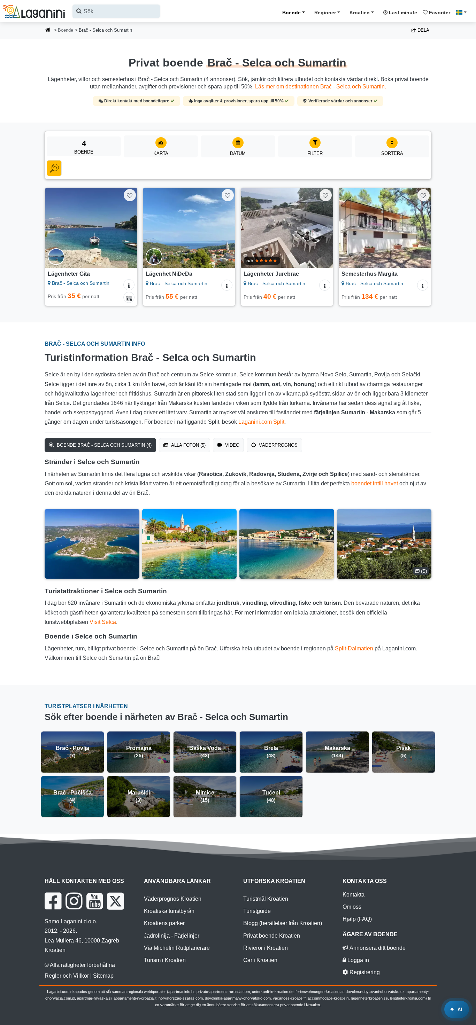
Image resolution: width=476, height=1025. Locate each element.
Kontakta (353, 895)
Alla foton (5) (188, 445)
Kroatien (360, 12)
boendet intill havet (374, 483)
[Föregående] (55, 228)
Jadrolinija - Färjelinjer (171, 936)
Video (231, 445)
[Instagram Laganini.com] (74, 901)
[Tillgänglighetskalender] (129, 297)
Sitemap (103, 976)
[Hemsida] (48, 30)
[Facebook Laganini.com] (53, 901)
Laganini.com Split (261, 422)
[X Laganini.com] (115, 901)
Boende (291, 12)
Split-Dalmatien (354, 648)
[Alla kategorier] (54, 168)
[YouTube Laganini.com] (94, 901)
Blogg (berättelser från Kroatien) (282, 923)
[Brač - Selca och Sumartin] (92, 544)
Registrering (364, 972)
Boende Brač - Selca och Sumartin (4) (103, 445)
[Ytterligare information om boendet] (129, 284)
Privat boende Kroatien (271, 936)
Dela (422, 30)
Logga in (357, 960)
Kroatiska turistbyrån (169, 911)
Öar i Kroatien (260, 960)
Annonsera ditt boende (377, 948)
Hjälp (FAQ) (357, 919)
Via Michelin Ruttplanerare (177, 948)
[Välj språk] (463, 12)
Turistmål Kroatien (265, 899)
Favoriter (439, 12)
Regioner (325, 12)
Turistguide (257, 911)
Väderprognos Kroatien (172, 899)
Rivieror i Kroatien (265, 948)
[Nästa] (127, 228)
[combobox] (116, 11)
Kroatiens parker (164, 923)
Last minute (402, 12)
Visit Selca (103, 622)
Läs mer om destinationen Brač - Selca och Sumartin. (320, 86)
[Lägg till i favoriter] (130, 195)
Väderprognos (278, 445)
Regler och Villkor (67, 976)
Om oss (352, 907)
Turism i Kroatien (165, 960)
